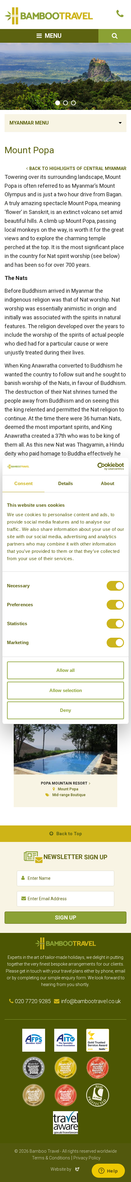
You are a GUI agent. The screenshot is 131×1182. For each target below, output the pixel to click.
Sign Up (65, 917)
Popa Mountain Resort (64, 783)
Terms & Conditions (51, 1157)
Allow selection (65, 690)
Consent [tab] (23, 483)
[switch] (115, 605)
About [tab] (107, 483)
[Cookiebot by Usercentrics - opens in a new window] (97, 466)
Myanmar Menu (29, 123)
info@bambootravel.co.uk (91, 1001)
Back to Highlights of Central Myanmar (77, 168)
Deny (65, 710)
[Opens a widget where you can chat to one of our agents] (108, 1171)
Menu (53, 35)
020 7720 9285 (33, 1001)
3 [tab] (73, 102)
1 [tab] (57, 102)
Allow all (65, 670)
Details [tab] (65, 483)
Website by (65, 1169)
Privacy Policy (87, 1157)
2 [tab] (65, 102)
